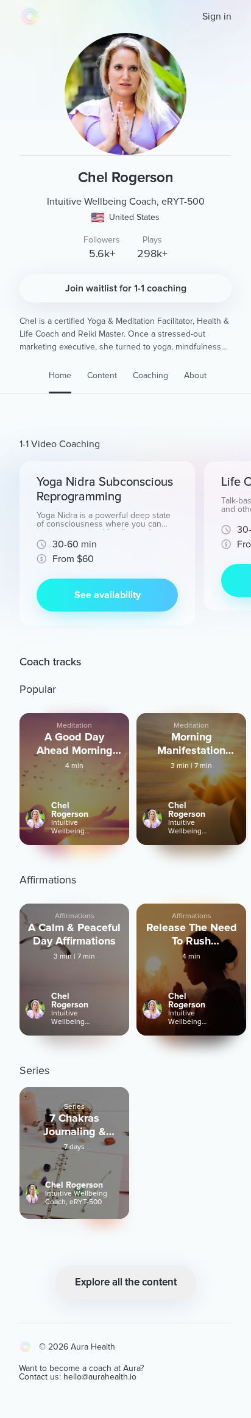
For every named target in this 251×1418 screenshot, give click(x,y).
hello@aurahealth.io (99, 1377)
